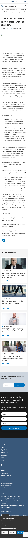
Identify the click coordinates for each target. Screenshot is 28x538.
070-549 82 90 (7, 475)
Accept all (20, 532)
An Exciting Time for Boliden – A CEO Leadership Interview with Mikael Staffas (13, 275)
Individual (3, 444)
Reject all (12, 532)
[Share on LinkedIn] (3, 240)
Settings (4, 532)
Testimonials (4, 452)
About (2, 457)
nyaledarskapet (17, 28)
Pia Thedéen (4, 473)
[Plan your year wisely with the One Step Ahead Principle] (14, 291)
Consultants (4, 455)
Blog (4, 30)
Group (2, 447)
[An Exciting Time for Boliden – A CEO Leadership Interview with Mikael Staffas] (14, 263)
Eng (25, 1)
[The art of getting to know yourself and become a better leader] (14, 346)
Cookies (5, 515)
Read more (5, 280)
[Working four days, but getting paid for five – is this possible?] (14, 318)
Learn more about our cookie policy (8, 528)
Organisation (4, 450)
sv (21, 1)
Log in (12, 1)
